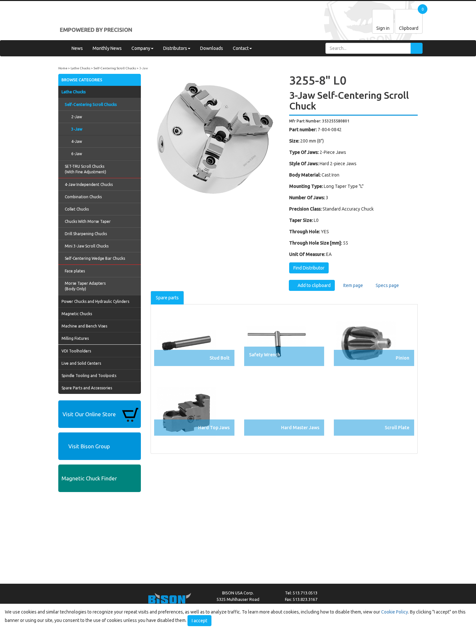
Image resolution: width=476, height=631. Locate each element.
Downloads (211, 48)
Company (140, 48)
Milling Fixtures (75, 338)
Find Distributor (308, 267)
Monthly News (107, 48)
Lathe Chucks (80, 68)
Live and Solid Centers (81, 363)
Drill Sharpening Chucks (86, 234)
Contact (241, 48)
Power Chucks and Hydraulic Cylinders (95, 301)
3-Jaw (143, 68)
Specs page (387, 285)
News (77, 48)
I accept (199, 620)
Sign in (383, 28)
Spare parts (167, 297)
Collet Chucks (77, 209)
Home (62, 68)
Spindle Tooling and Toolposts (89, 375)
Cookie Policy (394, 611)
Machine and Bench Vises (84, 326)
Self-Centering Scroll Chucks (115, 68)
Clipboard (408, 28)
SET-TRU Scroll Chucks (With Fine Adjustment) (85, 169)
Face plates (75, 271)
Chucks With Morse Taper (88, 221)
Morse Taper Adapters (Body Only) (85, 286)
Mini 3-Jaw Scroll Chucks (86, 246)
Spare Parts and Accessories (87, 388)
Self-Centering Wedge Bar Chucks (95, 258)
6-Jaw (76, 154)
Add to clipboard (314, 285)
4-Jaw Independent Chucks (89, 184)
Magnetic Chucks (77, 314)
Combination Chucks (83, 197)
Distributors (175, 48)
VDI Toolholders (76, 351)
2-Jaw (76, 117)
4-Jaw (76, 141)
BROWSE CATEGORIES (82, 80)
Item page (352, 285)
